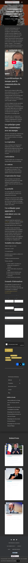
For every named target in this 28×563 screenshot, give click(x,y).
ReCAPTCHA (7, 340)
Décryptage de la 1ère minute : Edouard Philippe (14, 518)
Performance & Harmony (13, 376)
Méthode (14, 380)
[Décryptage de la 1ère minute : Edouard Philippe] (14, 507)
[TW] (16, 539)
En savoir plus (23, 560)
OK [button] (18, 560)
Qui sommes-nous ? (12, 386)
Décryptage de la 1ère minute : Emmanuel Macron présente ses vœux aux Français (14, 414)
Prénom (7, 298)
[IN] (11, 539)
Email (6, 305)
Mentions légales (16, 549)
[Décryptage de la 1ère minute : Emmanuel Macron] (14, 473)
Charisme (8, 357)
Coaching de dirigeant (16, 357)
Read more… (10, 498)
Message (7, 323)
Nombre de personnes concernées (13, 315)
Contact (9, 389)
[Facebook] (17, 364)
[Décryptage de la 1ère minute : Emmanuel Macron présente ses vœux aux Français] (14, 448)
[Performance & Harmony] (12, 2)
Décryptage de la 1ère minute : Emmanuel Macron (13, 485)
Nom (15, 298)
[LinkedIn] (23, 364)
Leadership (9, 456)
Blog (9, 392)
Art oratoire (13, 355)
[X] (20, 364)
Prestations (14, 383)
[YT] (14, 539)
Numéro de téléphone (16, 306)
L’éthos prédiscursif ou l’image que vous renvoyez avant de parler (13, 402)
